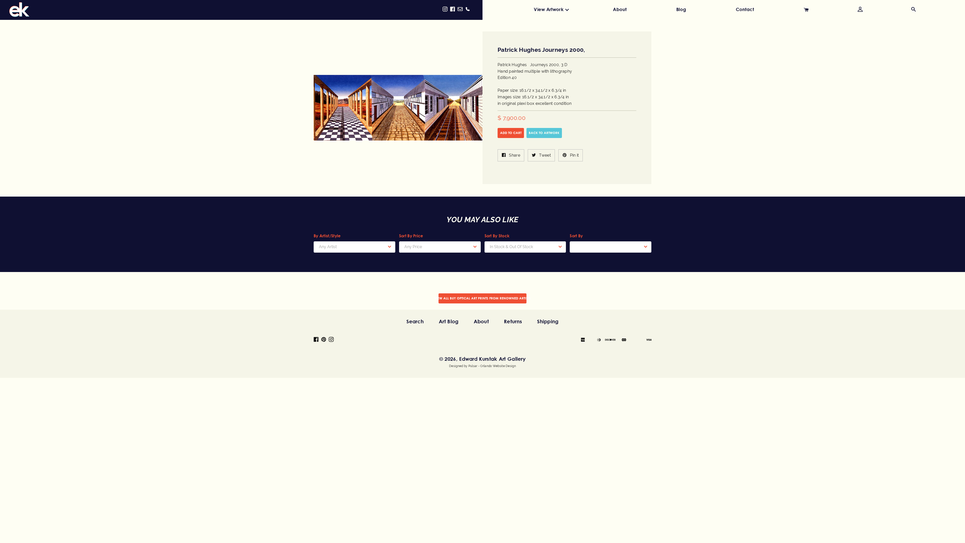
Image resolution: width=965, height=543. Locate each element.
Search (415, 321)
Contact (745, 9)
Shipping (547, 321)
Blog (681, 9)
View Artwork (548, 9)
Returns (513, 321)
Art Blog (448, 321)
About (620, 9)
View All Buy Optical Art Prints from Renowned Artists (482, 298)
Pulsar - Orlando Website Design (492, 366)
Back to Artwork (544, 133)
